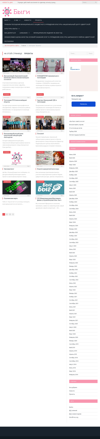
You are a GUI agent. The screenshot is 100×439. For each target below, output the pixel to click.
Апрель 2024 (73, 219)
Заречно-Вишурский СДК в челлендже (47, 101)
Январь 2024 (73, 229)
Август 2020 (72, 327)
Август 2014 (72, 364)
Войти (71, 407)
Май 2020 (72, 330)
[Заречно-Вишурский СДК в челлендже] (50, 95)
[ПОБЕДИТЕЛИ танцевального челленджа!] (50, 65)
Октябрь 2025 (73, 178)
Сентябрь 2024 (73, 208)
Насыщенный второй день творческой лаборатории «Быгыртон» (13, 135)
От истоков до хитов (75, 128)
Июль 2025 (72, 188)
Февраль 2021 (73, 320)
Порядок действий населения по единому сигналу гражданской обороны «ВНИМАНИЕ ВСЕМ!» (38, 2)
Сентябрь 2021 (73, 303)
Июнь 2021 (72, 307)
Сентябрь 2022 (73, 280)
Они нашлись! (9, 169)
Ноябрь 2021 (73, 297)
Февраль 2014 (73, 374)
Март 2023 (72, 259)
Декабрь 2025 (73, 171)
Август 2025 (72, 185)
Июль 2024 (72, 212)
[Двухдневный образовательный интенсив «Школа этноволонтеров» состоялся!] (16, 65)
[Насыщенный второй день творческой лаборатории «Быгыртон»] (16, 123)
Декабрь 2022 (73, 269)
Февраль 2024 (73, 225)
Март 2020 (72, 334)
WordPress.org (73, 417)
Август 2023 (72, 246)
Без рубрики (73, 387)
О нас (16, 20)
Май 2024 (72, 215)
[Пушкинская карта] (16, 188)
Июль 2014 (72, 368)
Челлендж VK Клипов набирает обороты (15, 101)
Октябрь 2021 (73, 300)
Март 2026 (72, 165)
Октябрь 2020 (73, 324)
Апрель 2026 (73, 161)
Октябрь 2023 (73, 239)
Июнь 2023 (72, 249)
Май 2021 (72, 310)
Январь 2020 (73, 341)
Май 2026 (72, 158)
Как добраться (10, 33)
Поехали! (40, 134)
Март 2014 (72, 371)
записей (73, 410)
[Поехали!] (50, 123)
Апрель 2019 (73, 351)
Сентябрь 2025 (73, 181)
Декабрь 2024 (73, 198)
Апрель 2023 (73, 256)
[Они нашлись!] (16, 158)
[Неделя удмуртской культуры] (50, 158)
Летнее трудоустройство (77, 135)
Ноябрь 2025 (73, 175)
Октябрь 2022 (73, 276)
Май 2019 (72, 347)
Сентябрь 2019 (73, 344)
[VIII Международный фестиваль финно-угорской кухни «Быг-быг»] (50, 188)
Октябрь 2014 (73, 357)
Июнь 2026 (72, 154)
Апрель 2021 (73, 313)
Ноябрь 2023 (73, 236)
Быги (6, 20)
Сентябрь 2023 (73, 242)
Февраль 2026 (73, 168)
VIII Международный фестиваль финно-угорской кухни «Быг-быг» (49, 199)
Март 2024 (72, 222)
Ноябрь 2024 (73, 202)
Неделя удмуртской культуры (48, 169)
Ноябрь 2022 (73, 273)
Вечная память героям (76, 124)
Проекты (38, 20)
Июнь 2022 (72, 283)
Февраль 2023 (73, 263)
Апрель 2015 (73, 354)
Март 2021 (72, 317)
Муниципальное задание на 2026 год (47, 33)
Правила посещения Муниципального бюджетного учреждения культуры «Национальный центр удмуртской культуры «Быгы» (47, 26)
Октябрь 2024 (73, 205)
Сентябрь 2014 (73, 361)
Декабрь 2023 (73, 232)
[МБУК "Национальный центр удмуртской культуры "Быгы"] (16, 11)
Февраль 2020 (73, 337)
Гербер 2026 (73, 131)
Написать (83, 104)
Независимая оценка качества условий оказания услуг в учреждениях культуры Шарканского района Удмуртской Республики (49, 39)
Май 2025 (72, 192)
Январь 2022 (73, 293)
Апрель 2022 (73, 286)
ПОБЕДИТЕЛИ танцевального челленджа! (48, 77)
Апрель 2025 (73, 195)
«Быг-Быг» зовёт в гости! (76, 121)
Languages (24, 33)
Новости (27, 20)
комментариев (75, 414)
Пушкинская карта (10, 198)
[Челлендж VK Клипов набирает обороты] (16, 95)
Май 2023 (72, 253)
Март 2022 (72, 290)
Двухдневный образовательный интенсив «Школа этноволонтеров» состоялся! (16, 77)
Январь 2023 (73, 266)
